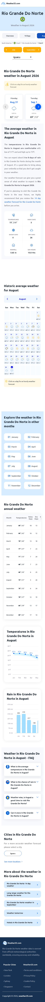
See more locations (12, 861)
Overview (10, 36)
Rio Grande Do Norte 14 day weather (19, 884)
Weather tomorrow (15, 913)
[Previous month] (8, 299)
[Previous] (6, 107)
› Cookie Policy (29, 981)
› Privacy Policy (29, 975)
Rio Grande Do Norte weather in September (20, 903)
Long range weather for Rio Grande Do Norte (18, 894)
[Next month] (37, 299)
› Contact (27, 986)
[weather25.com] (11, 3)
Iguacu (12, 853)
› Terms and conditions (32, 970)
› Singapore (8, 986)
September (31, 50)
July (13, 50)
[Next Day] (38, 107)
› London (7, 975)
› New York (7, 970)
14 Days (27, 36)
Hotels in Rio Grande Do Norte (20, 922)
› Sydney (6, 981)
